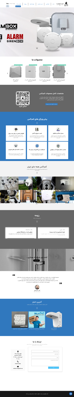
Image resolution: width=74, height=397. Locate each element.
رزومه (25, 4)
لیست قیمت (40, 4)
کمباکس (47, 4)
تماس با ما (19, 4)
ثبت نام (11, 3)
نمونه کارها (32, 4)
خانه (53, 4)
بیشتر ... (37, 203)
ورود (14, 3)
